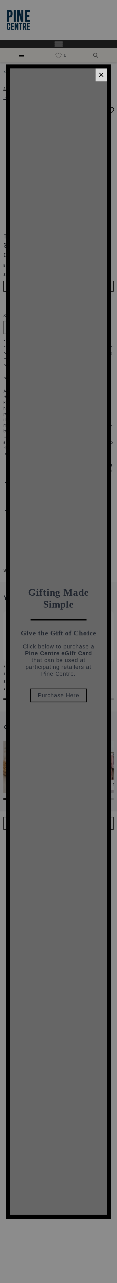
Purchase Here (58, 695)
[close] (101, 74)
